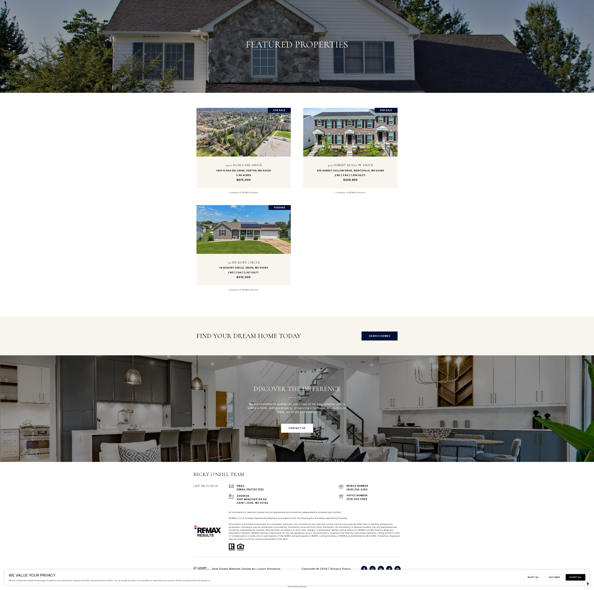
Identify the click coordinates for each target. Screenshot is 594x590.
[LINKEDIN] (381, 569)
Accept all (575, 577)
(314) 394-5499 (356, 499)
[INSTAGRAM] (372, 569)
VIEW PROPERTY (244, 150)
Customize (554, 577)
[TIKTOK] (389, 569)
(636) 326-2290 (357, 489)
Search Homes (379, 336)
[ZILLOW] (397, 569)
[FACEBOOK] (364, 569)
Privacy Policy (340, 569)
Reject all (533, 577)
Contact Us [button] (297, 428)
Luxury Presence (268, 569)
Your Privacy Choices (297, 586)
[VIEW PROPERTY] (244, 148)
